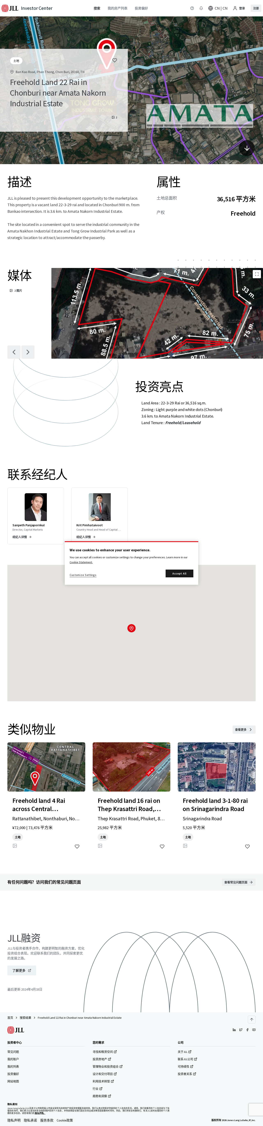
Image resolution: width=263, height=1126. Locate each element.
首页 (10, 1018)
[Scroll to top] (252, 1019)
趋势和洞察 (100, 1096)
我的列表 (13, 1066)
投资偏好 (13, 1074)
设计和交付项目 (103, 1074)
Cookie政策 (65, 1120)
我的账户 (13, 1059)
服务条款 (46, 1120)
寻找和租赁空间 (103, 1052)
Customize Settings (83, 575)
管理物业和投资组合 (106, 1066)
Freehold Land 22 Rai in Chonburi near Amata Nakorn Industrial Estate (80, 1018)
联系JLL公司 (185, 1059)
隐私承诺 (30, 1120)
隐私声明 (14, 1120)
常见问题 (13, 1052)
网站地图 (13, 1081)
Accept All (179, 573)
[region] (131, 563)
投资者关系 (185, 1074)
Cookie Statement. (81, 562)
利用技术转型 (101, 1081)
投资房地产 (100, 1059)
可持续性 (183, 1066)
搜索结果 (25, 1018)
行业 (95, 1089)
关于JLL (182, 1052)
